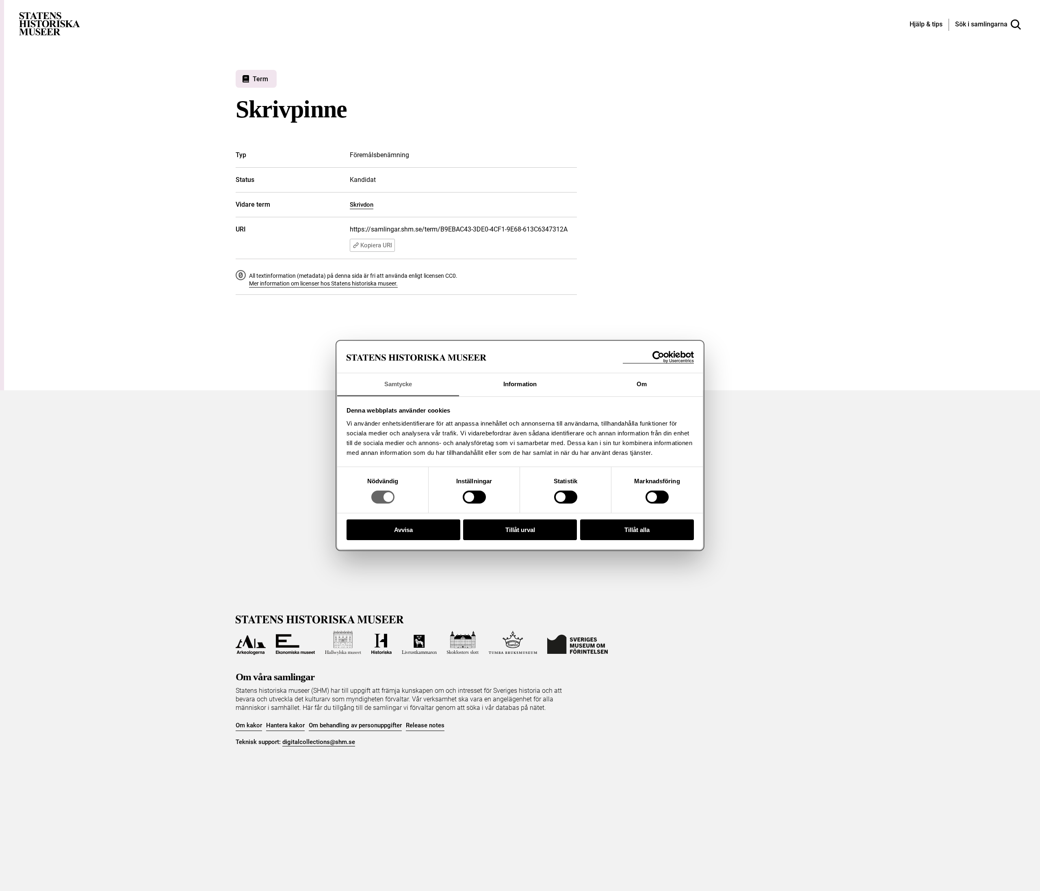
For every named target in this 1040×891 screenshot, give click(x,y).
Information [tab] (520, 384)
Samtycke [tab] (398, 384)
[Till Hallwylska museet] (343, 643)
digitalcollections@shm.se (318, 742)
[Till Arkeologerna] (251, 643)
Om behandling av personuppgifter (355, 725)
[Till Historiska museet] (381, 643)
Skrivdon (361, 204)
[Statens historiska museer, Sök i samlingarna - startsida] (49, 23)
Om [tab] (642, 384)
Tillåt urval (520, 529)
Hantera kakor (285, 725)
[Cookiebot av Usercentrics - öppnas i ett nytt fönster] (658, 357)
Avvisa (403, 529)
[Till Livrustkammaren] (419, 643)
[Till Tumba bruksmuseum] (513, 643)
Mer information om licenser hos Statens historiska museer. (323, 283)
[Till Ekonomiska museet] (295, 643)
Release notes (425, 725)
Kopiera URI (376, 245)
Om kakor (249, 725)
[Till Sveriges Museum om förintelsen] (577, 643)
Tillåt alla (637, 529)
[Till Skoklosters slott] (463, 643)
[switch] (474, 497)
